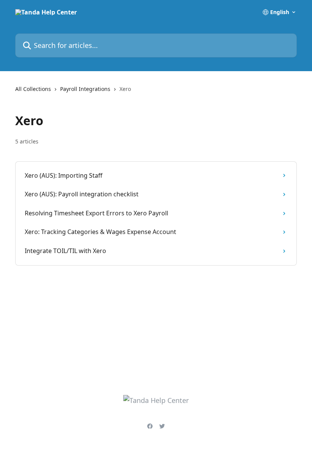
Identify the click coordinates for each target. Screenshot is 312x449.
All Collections (33, 88)
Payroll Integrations (85, 88)
